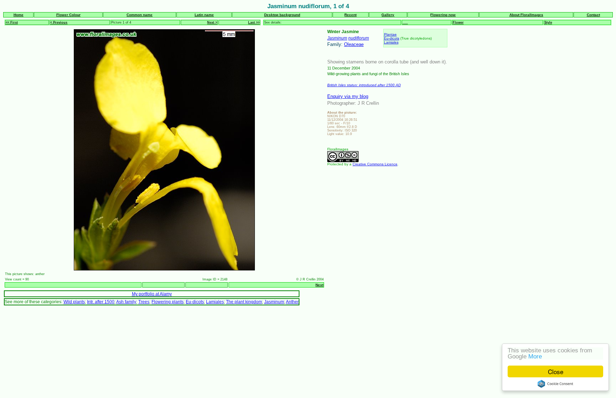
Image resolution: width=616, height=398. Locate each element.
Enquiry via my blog (347, 96)
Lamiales (391, 42)
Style (548, 22)
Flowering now (443, 15)
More (535, 356)
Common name (140, 15)
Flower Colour (68, 15)
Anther (292, 301)
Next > (212, 22)
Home (19, 15)
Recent (350, 15)
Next (319, 285)
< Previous (58, 22)
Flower (458, 22)
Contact (593, 15)
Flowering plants (168, 301)
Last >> (254, 22)
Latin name (204, 15)
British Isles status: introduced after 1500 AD (364, 85)
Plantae (390, 34)
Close (555, 371)
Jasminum (337, 38)
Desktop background (282, 15)
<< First (12, 22)
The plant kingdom (244, 301)
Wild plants (74, 301)
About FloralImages (526, 15)
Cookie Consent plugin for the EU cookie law (555, 384)
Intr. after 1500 (100, 301)
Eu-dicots (391, 38)
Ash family (126, 301)
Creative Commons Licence (375, 164)
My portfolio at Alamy (152, 293)
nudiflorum (358, 38)
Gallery (387, 15)
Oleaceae (354, 44)
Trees (143, 301)
